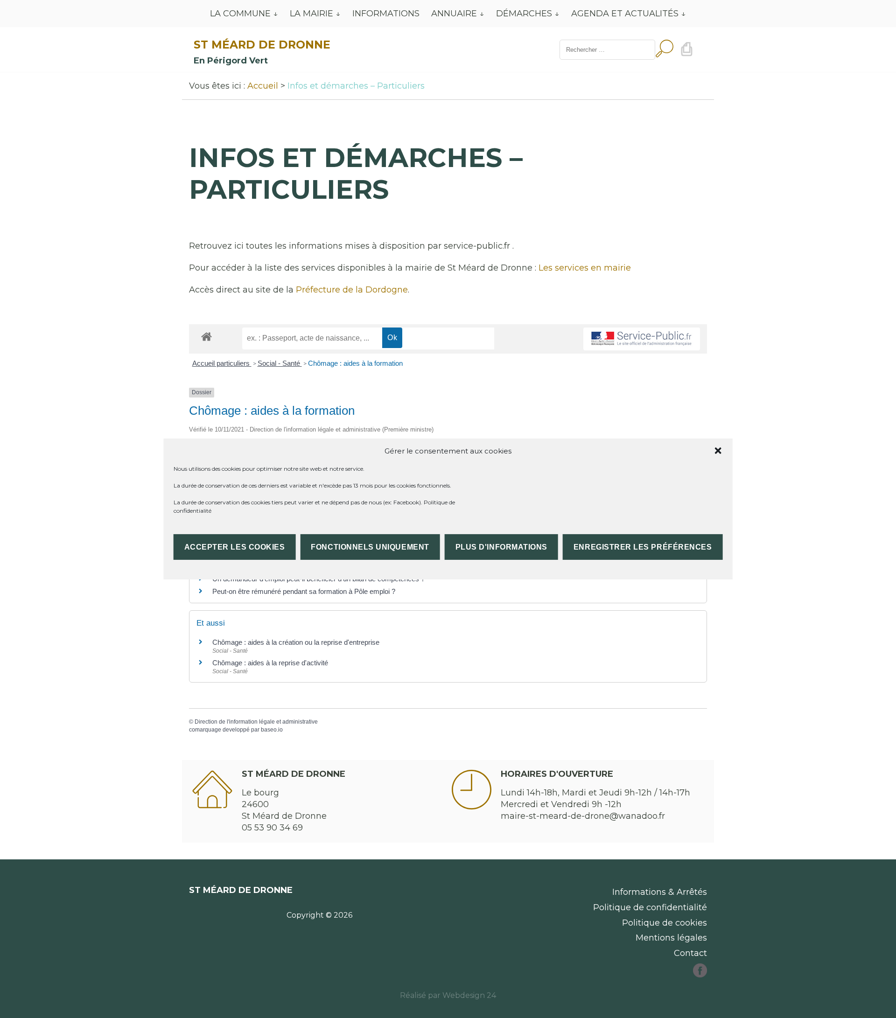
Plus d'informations (501, 547)
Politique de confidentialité (650, 907)
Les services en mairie (585, 268)
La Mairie (311, 13)
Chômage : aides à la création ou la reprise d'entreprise (295, 642)
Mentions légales (671, 938)
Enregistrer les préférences (643, 547)
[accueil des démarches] (206, 336)
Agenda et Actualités (625, 13)
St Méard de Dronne (262, 44)
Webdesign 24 (469, 995)
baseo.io (272, 729)
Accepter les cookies (234, 547)
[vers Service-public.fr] (641, 339)
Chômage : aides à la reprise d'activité (270, 663)
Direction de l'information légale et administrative (256, 721)
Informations (386, 13)
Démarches (524, 13)
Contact (690, 953)
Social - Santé (280, 363)
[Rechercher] (664, 49)
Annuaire (454, 13)
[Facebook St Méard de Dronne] (700, 974)
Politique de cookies (664, 923)
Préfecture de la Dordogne (352, 290)
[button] (717, 450)
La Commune (240, 13)
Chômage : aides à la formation (355, 363)
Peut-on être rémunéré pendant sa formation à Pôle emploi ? (303, 591)
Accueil (262, 86)
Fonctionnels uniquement (370, 547)
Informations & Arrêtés (659, 892)
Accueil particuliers (222, 363)
